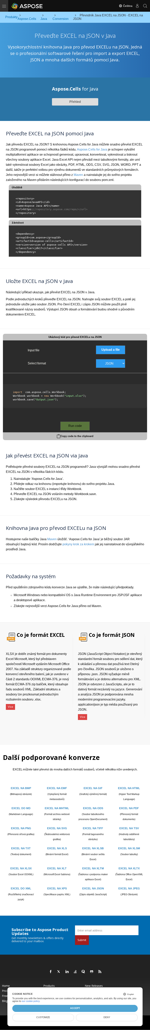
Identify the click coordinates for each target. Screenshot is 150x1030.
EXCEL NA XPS (57, 888)
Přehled (75, 101)
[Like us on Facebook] (50, 971)
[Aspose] (27, 6)
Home (6, 985)
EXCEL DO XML (21, 888)
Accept (75, 1008)
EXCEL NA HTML (129, 788)
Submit (82, 940)
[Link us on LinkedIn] (67, 971)
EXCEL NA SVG (57, 828)
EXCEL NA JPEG (129, 888)
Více (10, 706)
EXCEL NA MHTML (57, 808)
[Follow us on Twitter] (59, 971)
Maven (78, 174)
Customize (43, 1017)
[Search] (145, 6)
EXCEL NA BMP (21, 788)
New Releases (94, 985)
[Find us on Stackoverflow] (75, 971)
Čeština (127, 5)
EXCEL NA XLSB (93, 848)
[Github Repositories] (91, 971)
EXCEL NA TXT (21, 848)
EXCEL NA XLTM (93, 868)
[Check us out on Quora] (83, 971)
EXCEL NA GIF (93, 788)
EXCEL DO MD (21, 808)
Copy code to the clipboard (77, 436)
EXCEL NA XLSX (21, 868)
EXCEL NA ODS (93, 808)
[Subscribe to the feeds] (100, 971)
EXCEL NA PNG (21, 828)
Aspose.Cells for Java (92, 149)
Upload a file (110, 349)
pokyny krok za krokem (78, 544)
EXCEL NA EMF (57, 788)
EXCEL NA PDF (129, 808)
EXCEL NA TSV (129, 828)
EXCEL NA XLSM (129, 848)
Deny (107, 1017)
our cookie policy (30, 1001)
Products (49, 985)
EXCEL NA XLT (57, 868)
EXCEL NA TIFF (93, 828)
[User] (137, 6)
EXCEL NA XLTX (129, 868)
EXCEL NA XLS (57, 848)
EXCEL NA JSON (93, 888)
